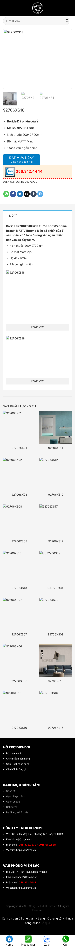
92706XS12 (55, 494)
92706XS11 (55, 448)
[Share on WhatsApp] (6, 194)
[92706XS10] (19, 707)
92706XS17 (55, 541)
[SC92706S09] (55, 567)
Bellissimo (11, 806)
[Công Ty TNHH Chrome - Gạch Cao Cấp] (37, 8)
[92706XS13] (19, 567)
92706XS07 (19, 634)
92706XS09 (56, 634)
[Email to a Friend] (27, 194)
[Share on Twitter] (20, 194)
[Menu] (5, 8)
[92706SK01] (19, 427)
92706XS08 (19, 541)
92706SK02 (19, 494)
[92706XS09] (55, 614)
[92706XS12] (55, 474)
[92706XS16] (55, 707)
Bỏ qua (45, 923)
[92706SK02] (19, 474)
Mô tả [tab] (13, 215)
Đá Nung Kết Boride (17, 812)
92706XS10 (19, 727)
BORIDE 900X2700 (26, 181)
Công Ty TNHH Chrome (43, 906)
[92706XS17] (55, 520)
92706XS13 (19, 588)
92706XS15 (55, 681)
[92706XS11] (55, 427)
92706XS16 (55, 727)
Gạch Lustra (13, 801)
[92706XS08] (19, 520)
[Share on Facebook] (13, 194)
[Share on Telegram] (40, 194)
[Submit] (67, 21)
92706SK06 (19, 681)
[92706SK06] (19, 660)
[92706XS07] (19, 614)
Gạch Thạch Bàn (15, 796)
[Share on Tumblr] (33, 194)
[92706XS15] (55, 660)
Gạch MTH (12, 790)
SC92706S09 (56, 588)
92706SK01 (19, 448)
